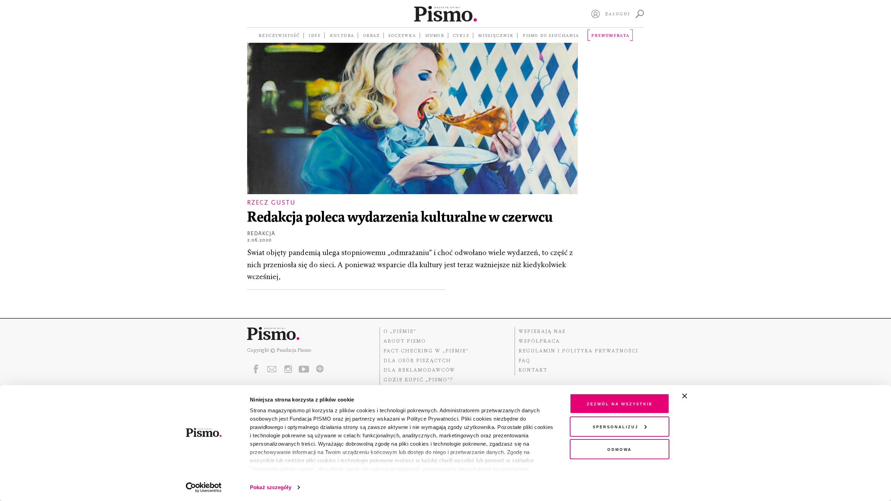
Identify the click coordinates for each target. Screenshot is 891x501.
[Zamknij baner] (703, 395)
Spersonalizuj (615, 426)
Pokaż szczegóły (270, 487)
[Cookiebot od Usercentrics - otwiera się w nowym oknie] (203, 487)
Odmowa (619, 449)
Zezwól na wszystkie (620, 403)
